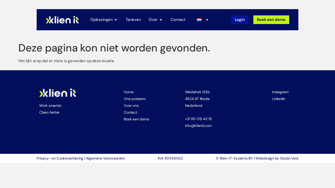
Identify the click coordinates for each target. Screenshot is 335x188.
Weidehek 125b (197, 92)
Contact (130, 112)
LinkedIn (278, 98)
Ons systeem (134, 98)
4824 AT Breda (197, 98)
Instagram (280, 92)
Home (128, 92)
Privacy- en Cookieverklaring (60, 158)
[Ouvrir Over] (161, 20)
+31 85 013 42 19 (198, 118)
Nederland (193, 105)
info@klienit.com (198, 125)
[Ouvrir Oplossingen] (116, 20)
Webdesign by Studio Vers (276, 158)
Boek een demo (136, 119)
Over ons (131, 105)
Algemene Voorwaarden (105, 158)
